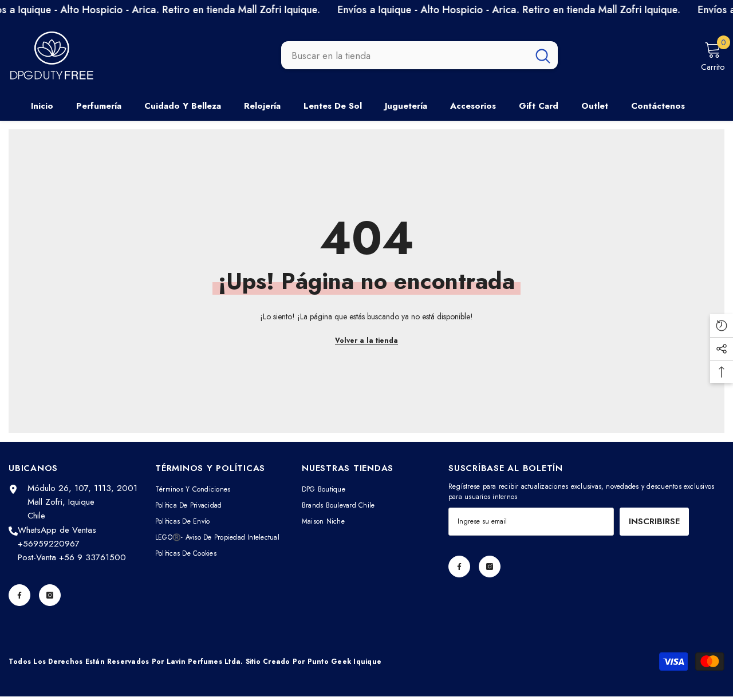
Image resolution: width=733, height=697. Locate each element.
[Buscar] (419, 55)
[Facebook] (19, 595)
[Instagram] (50, 595)
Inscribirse (654, 521)
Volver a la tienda (366, 340)
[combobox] (404, 55)
